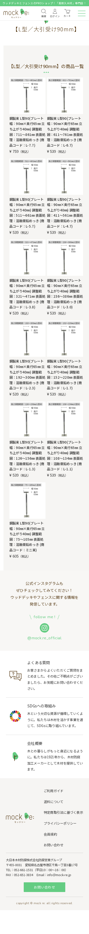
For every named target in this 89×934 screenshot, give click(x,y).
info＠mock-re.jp (59, 875)
